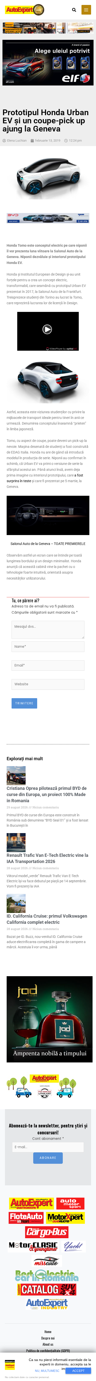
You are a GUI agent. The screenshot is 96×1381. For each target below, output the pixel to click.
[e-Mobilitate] (47, 1275)
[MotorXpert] (65, 1218)
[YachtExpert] (73, 1246)
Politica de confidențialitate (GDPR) (48, 1350)
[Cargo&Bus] (46, 1232)
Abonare (48, 1158)
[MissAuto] (47, 1261)
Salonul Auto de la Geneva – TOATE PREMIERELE (48, 544)
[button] (74, 10)
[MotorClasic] (33, 1246)
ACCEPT (78, 1371)
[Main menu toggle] (86, 10)
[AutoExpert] (31, 1203)
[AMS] (70, 1203)
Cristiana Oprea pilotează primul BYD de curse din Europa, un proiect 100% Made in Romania (47, 794)
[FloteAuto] (26, 1218)
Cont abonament (48, 1138)
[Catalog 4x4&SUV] (47, 1289)
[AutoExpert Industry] (47, 1304)
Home (48, 1331)
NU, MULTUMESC (47, 1371)
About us (48, 1344)
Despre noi (48, 1338)
